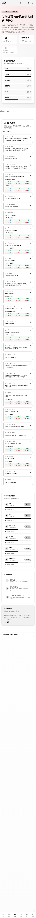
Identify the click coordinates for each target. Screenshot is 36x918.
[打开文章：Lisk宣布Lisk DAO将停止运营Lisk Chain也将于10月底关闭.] (30, 383)
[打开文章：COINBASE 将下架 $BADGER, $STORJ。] (30, 175)
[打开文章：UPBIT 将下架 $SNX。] (30, 213)
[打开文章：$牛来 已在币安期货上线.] (30, 156)
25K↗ (9, 181)
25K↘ (9, 183)
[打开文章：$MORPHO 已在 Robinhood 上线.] (30, 307)
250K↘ (27, 183)
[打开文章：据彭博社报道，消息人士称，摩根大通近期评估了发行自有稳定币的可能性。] (30, 345)
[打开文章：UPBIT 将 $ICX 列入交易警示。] (30, 205)
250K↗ (27, 181)
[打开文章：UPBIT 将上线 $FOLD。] (30, 480)
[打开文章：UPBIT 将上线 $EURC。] (30, 258)
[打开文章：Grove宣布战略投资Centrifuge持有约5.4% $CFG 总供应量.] (30, 364)
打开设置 (6, 622)
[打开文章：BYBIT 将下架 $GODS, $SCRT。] (30, 196)
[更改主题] (28, 3)
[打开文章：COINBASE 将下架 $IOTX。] (30, 410)
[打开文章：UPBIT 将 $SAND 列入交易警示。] (30, 442)
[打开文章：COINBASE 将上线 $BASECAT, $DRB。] (30, 425)
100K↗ (18, 181)
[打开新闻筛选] (31, 131)
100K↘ (18, 183)
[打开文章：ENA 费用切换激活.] (30, 292)
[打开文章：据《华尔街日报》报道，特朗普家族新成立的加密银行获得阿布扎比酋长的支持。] (30, 282)
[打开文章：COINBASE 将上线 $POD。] (30, 273)
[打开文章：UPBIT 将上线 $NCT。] (30, 355)
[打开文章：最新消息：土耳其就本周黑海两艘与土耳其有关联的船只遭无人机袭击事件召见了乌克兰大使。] (30, 165)
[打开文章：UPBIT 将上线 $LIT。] (30, 457)
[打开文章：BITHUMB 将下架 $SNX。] (30, 228)
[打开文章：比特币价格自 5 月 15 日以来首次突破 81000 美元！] (30, 393)
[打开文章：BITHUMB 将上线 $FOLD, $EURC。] (30, 243)
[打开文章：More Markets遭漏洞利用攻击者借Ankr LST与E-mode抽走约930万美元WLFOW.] (30, 137)
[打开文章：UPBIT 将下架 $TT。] (30, 322)
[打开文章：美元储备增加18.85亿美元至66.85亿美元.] (30, 433)
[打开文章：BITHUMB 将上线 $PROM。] (30, 472)
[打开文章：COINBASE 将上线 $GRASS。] (30, 330)
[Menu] (32, 3)
